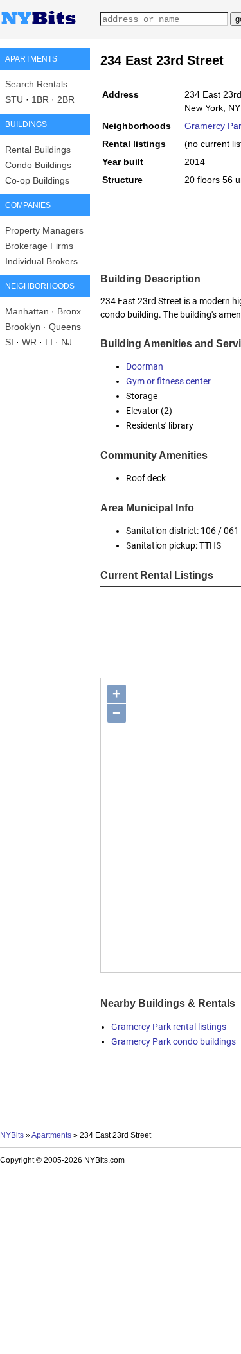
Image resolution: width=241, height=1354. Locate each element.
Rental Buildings (38, 149)
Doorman (144, 366)
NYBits (12, 1135)
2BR (66, 99)
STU (14, 99)
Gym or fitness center (168, 381)
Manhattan (27, 311)
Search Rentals (36, 84)
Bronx (69, 311)
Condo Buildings (38, 165)
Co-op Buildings (37, 180)
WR (29, 342)
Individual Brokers (41, 261)
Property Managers (44, 230)
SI (9, 342)
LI (49, 342)
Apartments (51, 1135)
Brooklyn (22, 326)
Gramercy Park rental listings (168, 1027)
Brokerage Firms (39, 246)
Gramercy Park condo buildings (173, 1041)
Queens (65, 326)
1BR (40, 99)
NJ (66, 342)
